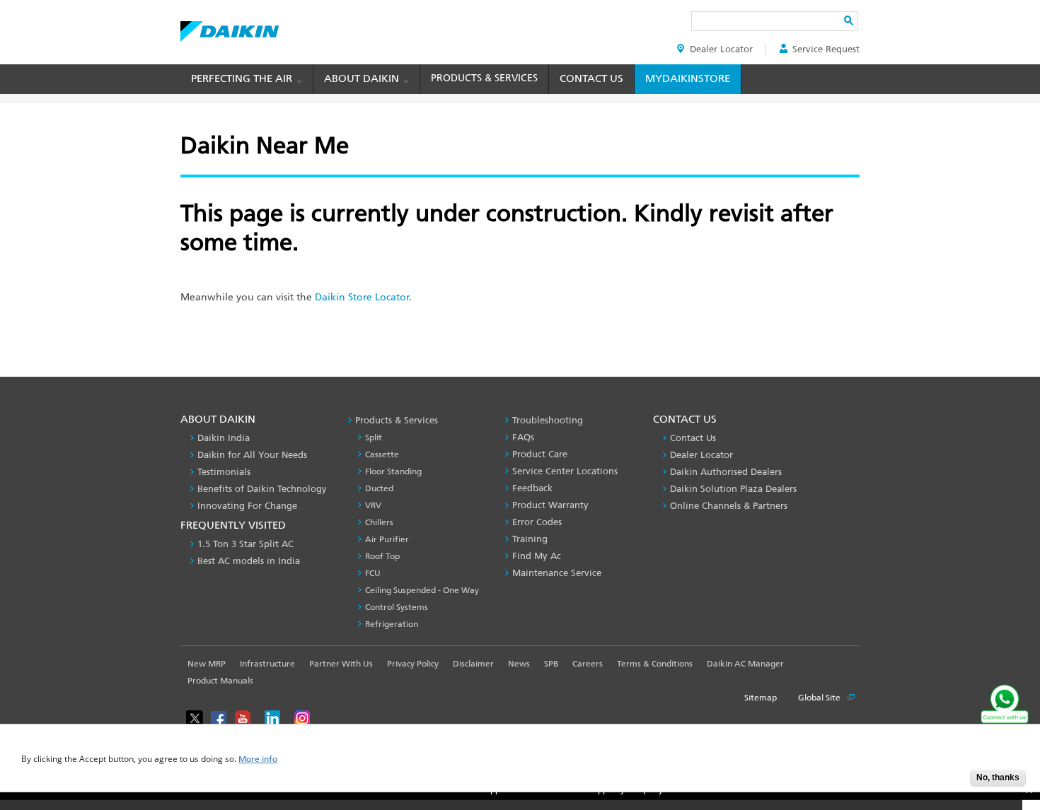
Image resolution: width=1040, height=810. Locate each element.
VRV (373, 505)
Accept (948, 782)
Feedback (532, 488)
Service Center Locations (565, 471)
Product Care (539, 454)
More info (257, 759)
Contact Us (591, 78)
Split (373, 437)
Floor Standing (393, 471)
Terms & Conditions (655, 664)
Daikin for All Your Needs (252, 455)
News (519, 664)
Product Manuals (220, 681)
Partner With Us (341, 664)
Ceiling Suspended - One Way (422, 590)
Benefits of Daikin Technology (262, 488)
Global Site (820, 698)
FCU (373, 573)
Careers (587, 664)
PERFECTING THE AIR (243, 78)
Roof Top (382, 556)
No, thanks (997, 777)
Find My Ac (536, 556)
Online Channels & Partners (728, 505)
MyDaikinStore (687, 78)
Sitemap (760, 698)
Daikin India (223, 438)
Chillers (379, 522)
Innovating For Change (247, 505)
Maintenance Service (556, 573)
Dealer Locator (721, 49)
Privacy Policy (413, 664)
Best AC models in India (248, 561)
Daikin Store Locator (362, 297)
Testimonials (223, 471)
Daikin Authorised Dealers (726, 471)
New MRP (206, 664)
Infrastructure (267, 664)
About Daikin (363, 78)
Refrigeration (391, 624)
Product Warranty (550, 505)
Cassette (382, 454)
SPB (551, 664)
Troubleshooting (547, 420)
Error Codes (537, 522)
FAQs (523, 437)
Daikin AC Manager (745, 664)
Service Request (826, 49)
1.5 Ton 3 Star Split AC (245, 544)
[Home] (229, 28)
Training (530, 539)
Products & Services (484, 78)
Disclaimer (473, 664)
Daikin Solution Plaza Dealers (733, 488)
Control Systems (396, 607)
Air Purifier (387, 539)
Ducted (379, 488)
